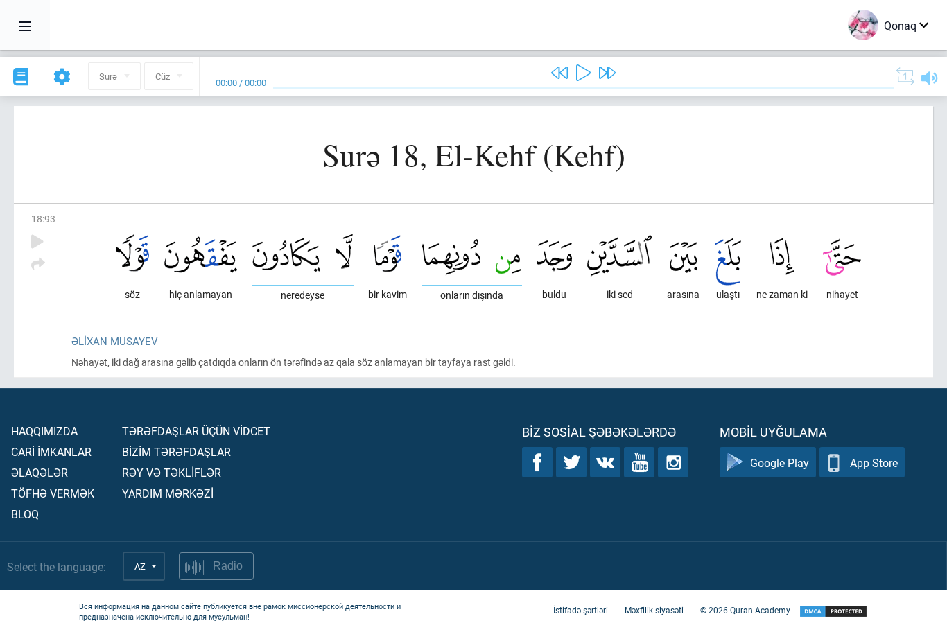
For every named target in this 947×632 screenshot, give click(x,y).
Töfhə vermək (52, 493)
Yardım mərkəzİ (168, 493)
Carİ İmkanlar (51, 451)
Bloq (25, 514)
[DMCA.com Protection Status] (833, 611)
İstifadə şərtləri (580, 609)
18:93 (43, 218)
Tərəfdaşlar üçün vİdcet (196, 430)
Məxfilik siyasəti (654, 609)
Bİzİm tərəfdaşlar (176, 451)
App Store (874, 462)
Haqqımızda (44, 430)
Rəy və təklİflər (171, 472)
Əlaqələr (39, 472)
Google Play (779, 462)
